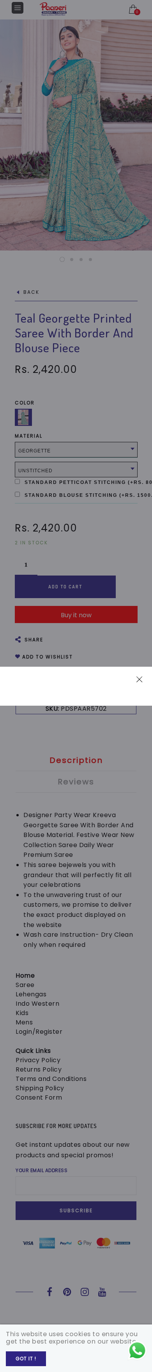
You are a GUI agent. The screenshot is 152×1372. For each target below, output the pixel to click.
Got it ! (26, 1358)
